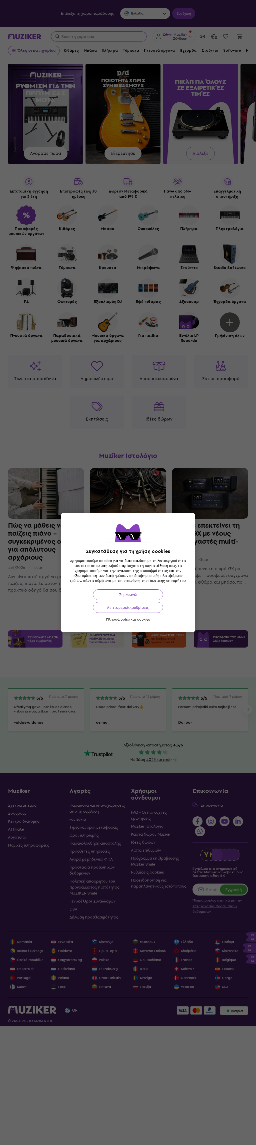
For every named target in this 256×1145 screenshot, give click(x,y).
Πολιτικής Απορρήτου (167, 581)
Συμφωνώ (128, 595)
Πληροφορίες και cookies (128, 619)
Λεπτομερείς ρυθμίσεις (128, 607)
